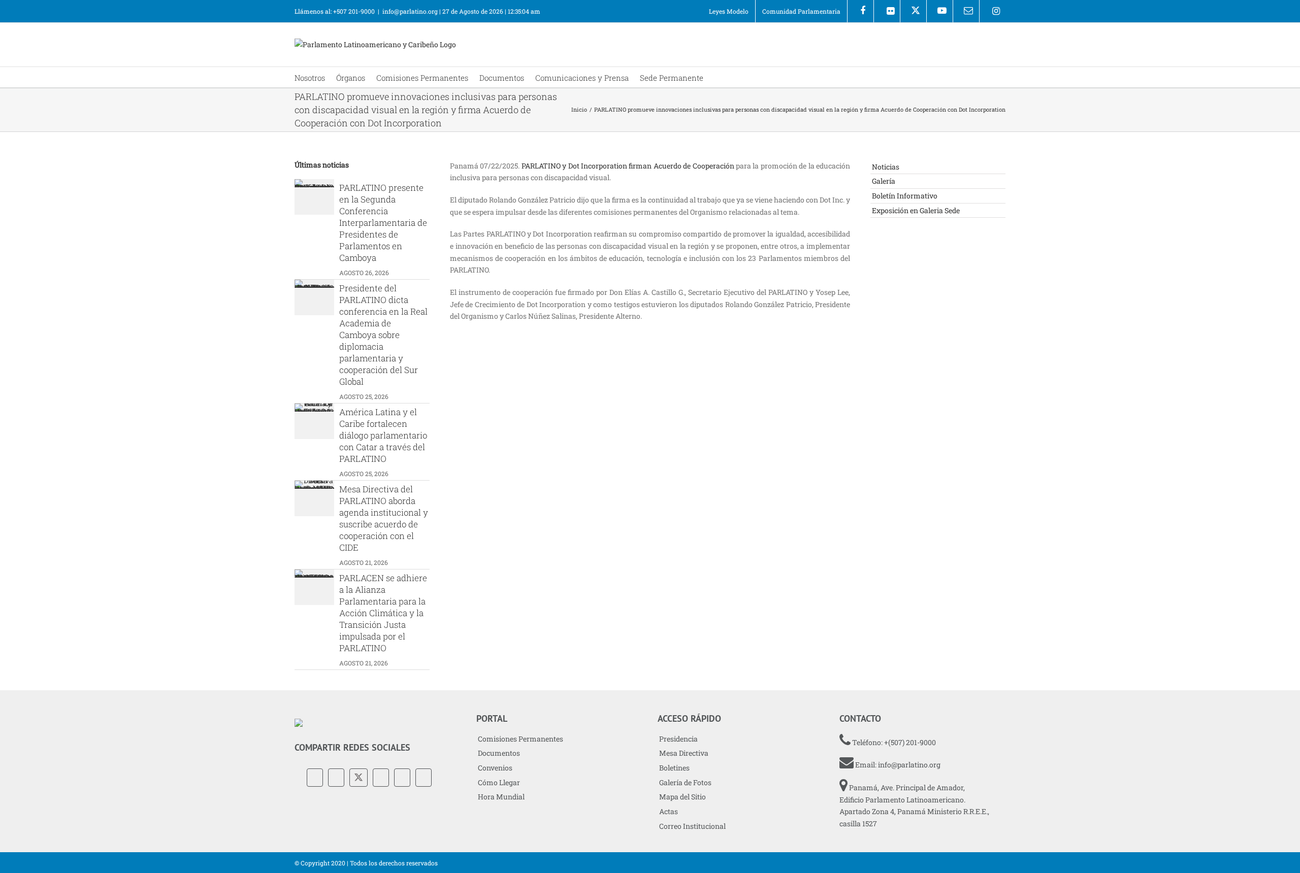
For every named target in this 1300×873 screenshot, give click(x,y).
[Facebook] (860, 11)
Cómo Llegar (499, 782)
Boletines (674, 768)
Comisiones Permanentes (520, 739)
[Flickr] (887, 11)
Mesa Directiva (683, 753)
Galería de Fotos (685, 782)
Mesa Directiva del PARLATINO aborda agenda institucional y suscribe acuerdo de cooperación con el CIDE (383, 518)
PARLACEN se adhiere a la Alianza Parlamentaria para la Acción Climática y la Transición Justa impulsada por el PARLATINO (383, 613)
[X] (913, 11)
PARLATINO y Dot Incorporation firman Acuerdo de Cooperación (628, 166)
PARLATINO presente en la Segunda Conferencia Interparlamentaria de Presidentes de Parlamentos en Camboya (383, 222)
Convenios (495, 768)
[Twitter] (358, 777)
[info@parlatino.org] (966, 11)
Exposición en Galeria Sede (916, 210)
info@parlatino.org (410, 11)
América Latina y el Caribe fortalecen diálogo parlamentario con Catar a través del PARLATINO (383, 435)
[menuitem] (728, 11)
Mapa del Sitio (682, 796)
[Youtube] (940, 11)
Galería (883, 181)
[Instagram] (992, 11)
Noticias (885, 167)
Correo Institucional (692, 826)
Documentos (499, 753)
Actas (668, 811)
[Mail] (423, 777)
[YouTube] (381, 777)
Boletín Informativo (904, 195)
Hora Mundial (501, 796)
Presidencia (678, 739)
